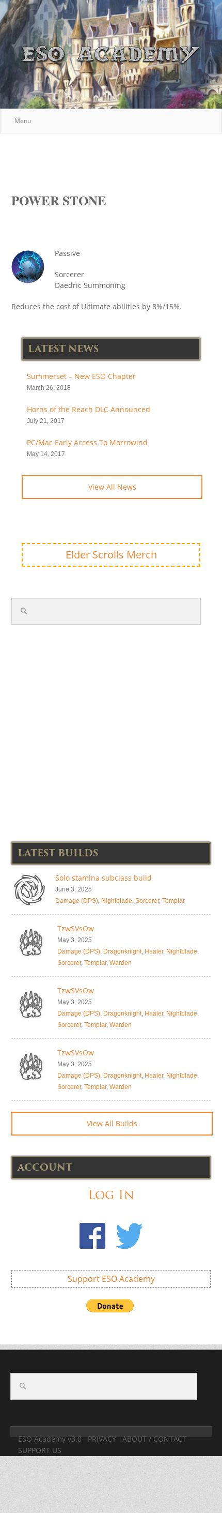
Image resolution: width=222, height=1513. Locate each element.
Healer (154, 951)
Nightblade (116, 900)
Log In (111, 1194)
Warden (120, 962)
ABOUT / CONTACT (154, 1439)
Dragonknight (122, 951)
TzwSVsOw (75, 928)
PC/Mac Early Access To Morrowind (87, 442)
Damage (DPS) (76, 900)
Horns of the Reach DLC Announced (88, 409)
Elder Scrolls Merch (111, 555)
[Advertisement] (116, 158)
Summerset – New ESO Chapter (81, 376)
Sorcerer (147, 900)
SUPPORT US (39, 1450)
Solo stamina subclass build (103, 878)
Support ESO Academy (111, 1278)
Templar (173, 900)
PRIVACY (102, 1439)
